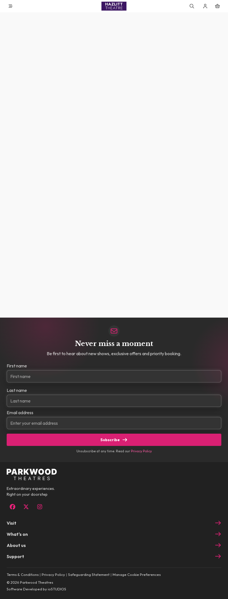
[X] (26, 507)
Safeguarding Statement (89, 574)
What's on (17, 534)
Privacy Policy (141, 451)
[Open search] (192, 6)
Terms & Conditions (23, 574)
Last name (17, 390)
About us (16, 545)
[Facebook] (12, 507)
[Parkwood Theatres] (114, 6)
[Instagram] (39, 507)
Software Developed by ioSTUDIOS (36, 589)
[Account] (205, 6)
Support (15, 556)
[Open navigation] (10, 6)
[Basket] (217, 6)
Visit (11, 523)
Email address (20, 412)
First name (17, 366)
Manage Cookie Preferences (137, 574)
